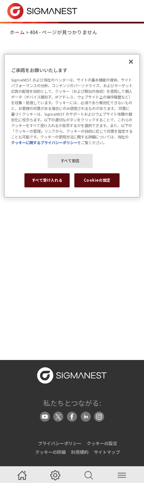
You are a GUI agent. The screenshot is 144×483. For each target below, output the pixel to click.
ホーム (17, 32)
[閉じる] (131, 61)
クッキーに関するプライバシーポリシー (44, 142)
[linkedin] (86, 417)
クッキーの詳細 (50, 452)
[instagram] (99, 417)
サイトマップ (107, 452)
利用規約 (79, 452)
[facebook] (72, 417)
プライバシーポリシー (59, 443)
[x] (58, 417)
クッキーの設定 (102, 443)
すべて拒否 (70, 161)
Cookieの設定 (97, 180)
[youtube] (45, 417)
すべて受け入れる (47, 180)
